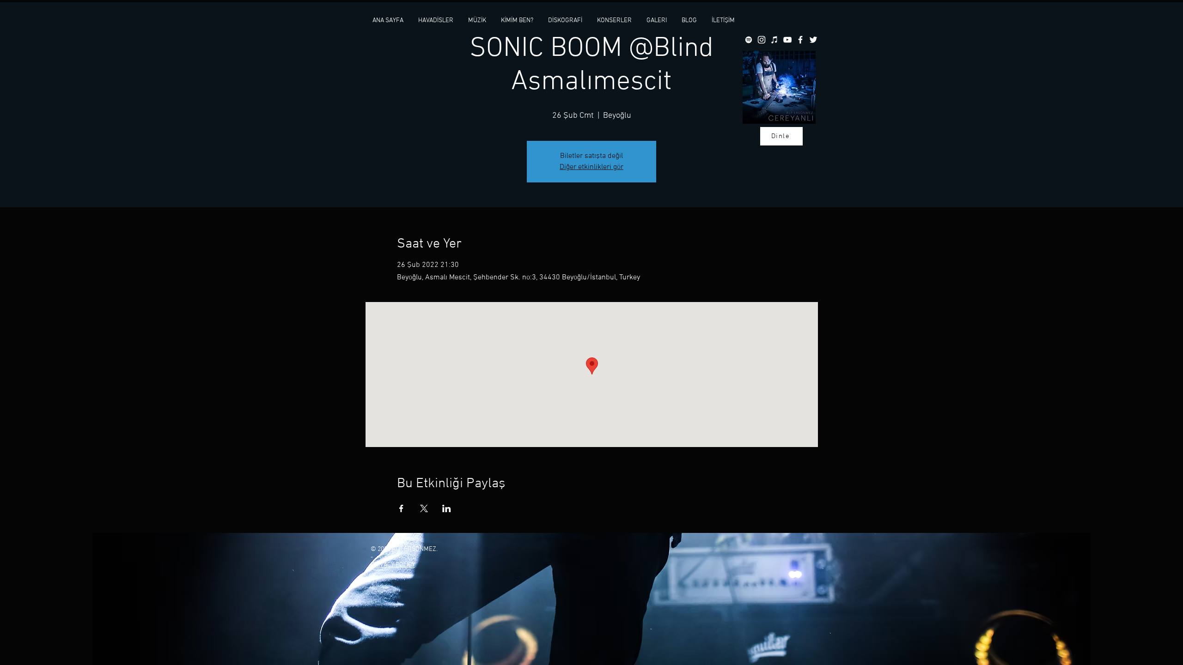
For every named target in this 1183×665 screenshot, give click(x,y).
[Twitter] (813, 40)
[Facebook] (800, 40)
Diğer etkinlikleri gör (591, 167)
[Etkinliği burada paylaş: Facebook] (401, 508)
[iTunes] (774, 40)
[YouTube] (787, 40)
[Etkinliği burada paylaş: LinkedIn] (446, 508)
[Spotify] (749, 40)
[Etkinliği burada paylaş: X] (424, 508)
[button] (477, 20)
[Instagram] (761, 40)
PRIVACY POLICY (393, 565)
